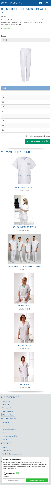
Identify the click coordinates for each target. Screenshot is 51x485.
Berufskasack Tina (24, 188)
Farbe (3, 36)
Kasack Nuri (24, 384)
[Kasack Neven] (24, 328)
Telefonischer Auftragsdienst (11, 454)
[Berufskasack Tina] (24, 170)
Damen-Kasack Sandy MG (24, 227)
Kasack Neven (24, 345)
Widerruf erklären (8, 415)
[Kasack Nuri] (24, 367)
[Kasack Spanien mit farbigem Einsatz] (24, 249)
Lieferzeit (5, 404)
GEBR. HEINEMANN (11, 3)
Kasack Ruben (24, 306)
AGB (4, 433)
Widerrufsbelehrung (9, 429)
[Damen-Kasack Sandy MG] (24, 210)
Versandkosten (7, 408)
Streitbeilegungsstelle (9, 436)
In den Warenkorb (36, 141)
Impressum (6, 422)
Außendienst (6, 451)
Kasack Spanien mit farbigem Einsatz (24, 266)
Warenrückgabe (7, 411)
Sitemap (5, 439)
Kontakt (5, 447)
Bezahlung (6, 401)
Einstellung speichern (14, 480)
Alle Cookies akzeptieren (37, 480)
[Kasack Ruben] (24, 288)
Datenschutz (6, 426)
